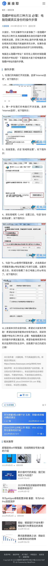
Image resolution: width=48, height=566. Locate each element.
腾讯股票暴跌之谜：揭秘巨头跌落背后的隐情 (31, 537)
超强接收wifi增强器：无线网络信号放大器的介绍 (23, 449)
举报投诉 (33, 555)
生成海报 (10, 405)
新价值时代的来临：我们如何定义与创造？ (31, 474)
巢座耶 (19, 560)
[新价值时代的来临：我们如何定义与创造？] (9, 475)
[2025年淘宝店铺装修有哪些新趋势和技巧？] (9, 488)
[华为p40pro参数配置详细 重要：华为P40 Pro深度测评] (24, 509)
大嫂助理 (5, 26)
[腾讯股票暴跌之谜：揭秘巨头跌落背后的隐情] (9, 538)
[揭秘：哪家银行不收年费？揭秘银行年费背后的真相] (9, 525)
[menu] (44, 3)
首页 (3, 10)
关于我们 (25, 555)
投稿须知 (26, 557)
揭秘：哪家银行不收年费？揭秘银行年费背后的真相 (31, 524)
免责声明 (7, 555)
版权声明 (16, 555)
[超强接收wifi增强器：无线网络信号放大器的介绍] (24, 458)
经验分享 (32, 26)
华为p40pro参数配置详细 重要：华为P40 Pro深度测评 (23, 500)
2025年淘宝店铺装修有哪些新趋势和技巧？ (32, 487)
